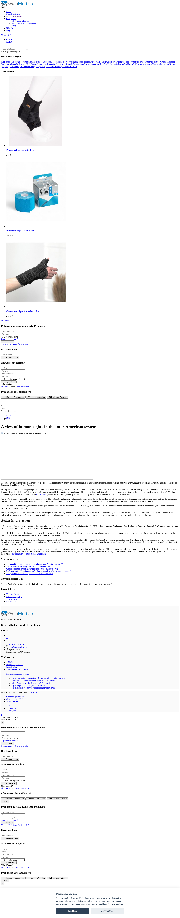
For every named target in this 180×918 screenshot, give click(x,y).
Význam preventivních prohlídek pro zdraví (30, 685)
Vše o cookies (12, 701)
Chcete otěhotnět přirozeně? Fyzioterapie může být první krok (32, 569)
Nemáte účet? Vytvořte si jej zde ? (15, 344)
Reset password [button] (22, 387)
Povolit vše (72, 911)
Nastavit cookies (115, 904)
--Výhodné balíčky (27, 66)
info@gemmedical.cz (18, 647)
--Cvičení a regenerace (141, 64)
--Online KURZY (69, 66)
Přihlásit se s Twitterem (58, 397)
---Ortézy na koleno (42, 64)
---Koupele (14, 66)
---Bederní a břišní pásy (24, 64)
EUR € (9, 42)
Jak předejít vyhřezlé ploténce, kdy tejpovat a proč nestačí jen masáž (34, 564)
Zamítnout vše (107, 911)
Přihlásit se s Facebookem (13, 397)
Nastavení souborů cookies (17, 674)
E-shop (7, 62)
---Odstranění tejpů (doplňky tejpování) (83, 62)
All (2, 62)
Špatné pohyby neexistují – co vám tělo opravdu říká (28, 566)
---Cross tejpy (46, 62)
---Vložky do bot (75, 64)
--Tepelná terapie (89, 64)
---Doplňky (126, 64)
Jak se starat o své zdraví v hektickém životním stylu (33, 688)
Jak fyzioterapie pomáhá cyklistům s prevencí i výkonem (29, 573)
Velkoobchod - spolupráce (17, 669)
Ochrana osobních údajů (16, 699)
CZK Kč (10, 39)
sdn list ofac (41, 494)
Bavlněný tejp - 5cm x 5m (20, 230)
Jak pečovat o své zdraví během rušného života (31, 683)
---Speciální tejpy (59, 62)
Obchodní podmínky (15, 697)
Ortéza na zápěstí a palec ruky (22, 311)
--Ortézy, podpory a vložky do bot (114, 62)
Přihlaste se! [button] (6, 387)
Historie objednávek (14, 665)
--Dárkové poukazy (54, 66)
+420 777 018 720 (16, 645)
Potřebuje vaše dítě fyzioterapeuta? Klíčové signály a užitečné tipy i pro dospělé (39, 571)
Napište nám (11, 667)
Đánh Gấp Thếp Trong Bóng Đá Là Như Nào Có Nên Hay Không (40, 678)
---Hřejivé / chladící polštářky (109, 64)
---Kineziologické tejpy (30, 62)
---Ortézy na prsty (150, 62)
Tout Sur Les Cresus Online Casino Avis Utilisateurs (33, 681)
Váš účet (10, 662)
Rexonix (34, 692)
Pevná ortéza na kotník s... (20, 150)
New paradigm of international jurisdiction (28, 554)
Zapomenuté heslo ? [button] (9, 339)
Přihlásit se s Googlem (36, 397)
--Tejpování (15, 62)
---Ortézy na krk (136, 62)
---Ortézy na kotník (59, 64)
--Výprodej (40, 66)
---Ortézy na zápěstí (166, 62)
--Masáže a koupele (159, 64)
